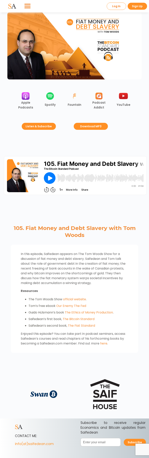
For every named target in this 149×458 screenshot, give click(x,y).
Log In (116, 6)
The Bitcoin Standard (78, 319)
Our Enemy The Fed (71, 306)
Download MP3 (90, 126)
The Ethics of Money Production (89, 312)
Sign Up (137, 6)
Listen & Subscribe (39, 126)
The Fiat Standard (81, 325)
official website (74, 299)
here (103, 343)
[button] (27, 6)
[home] (12, 6)
